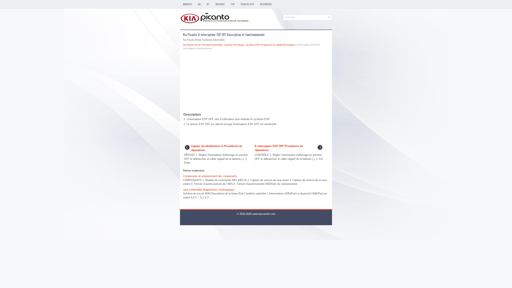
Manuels (187, 4)
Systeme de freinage (234, 45)
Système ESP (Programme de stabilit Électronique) (270, 45)
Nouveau (220, 4)
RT (208, 4)
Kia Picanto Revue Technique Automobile (202, 45)
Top (233, 4)
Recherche (266, 4)
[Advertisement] (256, 82)
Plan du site (247, 4)
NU (199, 4)
